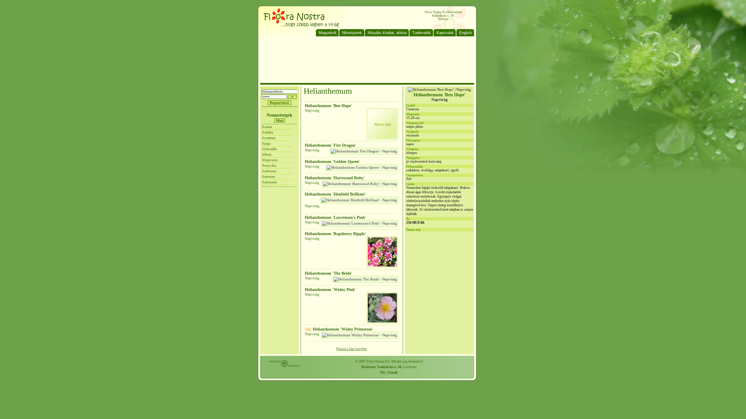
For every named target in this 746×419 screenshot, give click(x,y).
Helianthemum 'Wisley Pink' (330, 289)
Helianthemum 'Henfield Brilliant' (335, 194)
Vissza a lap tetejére (351, 349)
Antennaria (269, 182)
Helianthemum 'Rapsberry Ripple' (335, 234)
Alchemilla (269, 149)
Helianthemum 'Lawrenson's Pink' (335, 217)
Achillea (267, 132)
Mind (279, 120)
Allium (266, 154)
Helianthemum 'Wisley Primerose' (339, 329)
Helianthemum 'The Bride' (328, 273)
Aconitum (268, 138)
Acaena (267, 127)
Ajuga (266, 143)
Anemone (268, 177)
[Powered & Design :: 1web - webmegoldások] (284, 366)
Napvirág (312, 110)
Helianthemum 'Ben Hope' (328, 106)
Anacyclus (269, 166)
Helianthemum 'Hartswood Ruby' (335, 178)
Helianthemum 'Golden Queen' (332, 161)
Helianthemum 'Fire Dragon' (330, 145)
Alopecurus (270, 160)
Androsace (269, 171)
